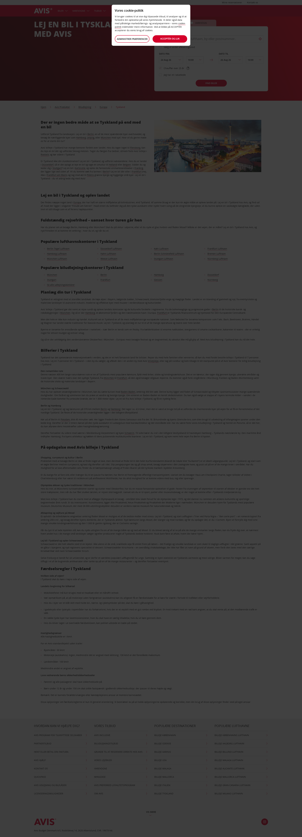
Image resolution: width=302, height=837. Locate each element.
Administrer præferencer (132, 38)
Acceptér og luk (170, 38)
